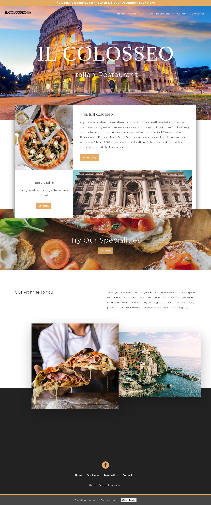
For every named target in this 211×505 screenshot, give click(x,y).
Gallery (182, 14)
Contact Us (197, 14)
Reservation (111, 475)
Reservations (165, 14)
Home (121, 14)
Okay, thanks (128, 500)
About (132, 14)
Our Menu (146, 14)
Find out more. (109, 500)
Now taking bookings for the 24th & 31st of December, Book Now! (105, 2)
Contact (127, 475)
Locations (115, 485)
